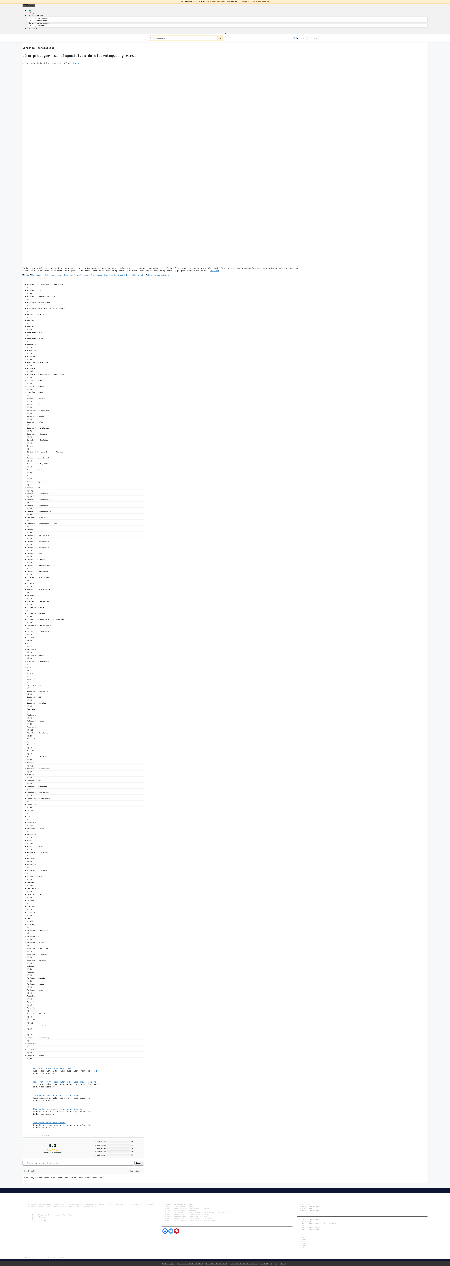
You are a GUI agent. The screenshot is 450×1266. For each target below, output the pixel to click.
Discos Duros (32, 530)
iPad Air (31, 673)
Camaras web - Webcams (37, 434)
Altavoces (31, 344)
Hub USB (30, 637)
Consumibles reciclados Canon (40, 500)
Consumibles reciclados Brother (41, 494)
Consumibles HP (33, 488)
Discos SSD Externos (36, 560)
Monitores (31, 763)
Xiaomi (305, 1244)
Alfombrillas (32, 326)
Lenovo (305, 1242)
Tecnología (266, 1263)
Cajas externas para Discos (39, 410)
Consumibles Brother (36, 470)
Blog (32, 13)
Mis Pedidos (307, 1209)
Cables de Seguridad (36, 398)
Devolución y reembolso (312, 1227)
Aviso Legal (307, 1221)
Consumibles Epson (35, 482)
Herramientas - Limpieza (38, 631)
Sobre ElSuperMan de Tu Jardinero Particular (52, 1215)
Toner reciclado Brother (38, 1026)
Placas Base (32, 835)
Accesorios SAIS (34, 291)
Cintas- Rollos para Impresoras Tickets (45, 452)
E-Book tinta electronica (38, 589)
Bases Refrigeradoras (36, 386)
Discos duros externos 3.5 (39, 548)
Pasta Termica (33, 805)
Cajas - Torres (33, 404)
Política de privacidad (312, 1219)
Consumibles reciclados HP (39, 512)
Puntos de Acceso (34, 876)
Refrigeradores (33, 888)
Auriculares (32, 368)
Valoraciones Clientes (42, 1221)
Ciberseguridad (53, 275)
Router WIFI (32, 912)
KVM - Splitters (34, 685)
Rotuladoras (32, 906)
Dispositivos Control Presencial (41, 566)
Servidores (32, 924)
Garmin (305, 1246)
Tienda (33, 10)
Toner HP (31, 1020)
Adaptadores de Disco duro (39, 302)
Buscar (139, 1163)
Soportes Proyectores (36, 960)
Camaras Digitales (35, 422)
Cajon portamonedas (35, 416)
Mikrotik (31, 745)
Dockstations (32, 583)
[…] (97, 1071)
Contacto (39, 26)
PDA (28, 817)
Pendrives (31, 823)
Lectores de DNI (34, 697)
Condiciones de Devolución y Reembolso (319, 1223)
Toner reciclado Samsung (38, 1038)
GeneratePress (60, 1258)
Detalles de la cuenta (312, 1207)
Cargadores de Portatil (37, 440)
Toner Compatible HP (36, 1014)
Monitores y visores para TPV (40, 769)
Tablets (30, 972)
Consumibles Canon (35, 476)
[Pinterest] (176, 1231)
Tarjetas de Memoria (36, 978)
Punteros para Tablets (37, 870)
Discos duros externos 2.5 (39, 542)
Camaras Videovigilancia (38, 428)
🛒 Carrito (312, 38)
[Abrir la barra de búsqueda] (225, 32)
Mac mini (31, 709)
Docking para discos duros (39, 577)
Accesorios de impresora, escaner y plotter (47, 285)
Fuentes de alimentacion (38, 601)
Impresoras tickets (35, 655)
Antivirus (37, 275)
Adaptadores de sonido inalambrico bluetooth (47, 308)
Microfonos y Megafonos (37, 733)
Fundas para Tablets (36, 613)
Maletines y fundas (35, 721)
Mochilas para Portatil (37, 757)
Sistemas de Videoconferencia (40, 930)
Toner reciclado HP (35, 1032)
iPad (29, 667)
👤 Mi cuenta (298, 38)
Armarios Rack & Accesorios (39, 362)
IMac (29, 643)
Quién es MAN (36, 15)
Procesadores (32, 858)
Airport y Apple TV (35, 314)
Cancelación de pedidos (312, 1229)
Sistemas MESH (33, 936)
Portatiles (32, 841)
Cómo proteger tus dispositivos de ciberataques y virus (79, 55)
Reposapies (32, 900)
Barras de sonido (34, 380)
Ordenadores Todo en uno (38, 793)
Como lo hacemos (41, 18)
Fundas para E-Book (35, 607)
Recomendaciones (41, 21)
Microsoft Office (34, 739)
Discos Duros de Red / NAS (39, 536)
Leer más (214, 270)
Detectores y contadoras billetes (42, 524)
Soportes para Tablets (37, 954)
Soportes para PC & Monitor (39, 948)
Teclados (31, 996)
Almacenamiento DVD (35, 338)
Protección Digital (101, 275)
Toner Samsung (33, 1044)
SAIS (29, 918)
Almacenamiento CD (35, 332)
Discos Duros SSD (34, 554)
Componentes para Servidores (39, 458)
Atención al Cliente (39, 23)
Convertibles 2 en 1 (36, 518)
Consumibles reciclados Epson (40, 506)
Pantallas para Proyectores (39, 799)
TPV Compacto (32, 1050)
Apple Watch (32, 356)
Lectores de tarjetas (36, 703)
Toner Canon (32, 1008)
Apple (304, 1238)
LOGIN (283, 1263)
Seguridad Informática (126, 275)
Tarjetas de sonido (35, 984)
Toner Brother (33, 1002)
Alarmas (30, 320)
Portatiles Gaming (35, 847)
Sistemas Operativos (36, 942)
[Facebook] (165, 1231)
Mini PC (30, 751)
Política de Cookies (216, 1263)
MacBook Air (32, 715)
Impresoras (32, 649)
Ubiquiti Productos (35, 1056)
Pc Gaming (31, 811)
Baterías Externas (35, 392)
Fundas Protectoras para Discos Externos (45, 619)
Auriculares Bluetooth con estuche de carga (47, 374)
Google (305, 1248)
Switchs (30, 966)
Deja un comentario (158, 275)
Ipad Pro (31, 679)
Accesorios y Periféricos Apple (41, 297)
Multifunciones (33, 775)
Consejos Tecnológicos (76, 275)
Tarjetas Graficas (35, 990)
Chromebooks (32, 446)
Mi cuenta (33, 28)
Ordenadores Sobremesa (37, 787)
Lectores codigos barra (37, 691)
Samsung (305, 1240)
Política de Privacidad (190, 1263)
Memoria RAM (32, 727)
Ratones (30, 882)
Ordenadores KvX (34, 781)
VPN (143, 275)
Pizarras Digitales (35, 829)
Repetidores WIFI (34, 894)
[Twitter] (170, 1231)
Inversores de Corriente (38, 661)
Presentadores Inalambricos (39, 852)
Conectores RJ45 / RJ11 (37, 464)
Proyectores (32, 864)
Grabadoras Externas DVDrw (39, 625)
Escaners (31, 595)
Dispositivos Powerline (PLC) (40, 572)
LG (303, 1250)
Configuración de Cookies (244, 1263)
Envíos (305, 1225)
